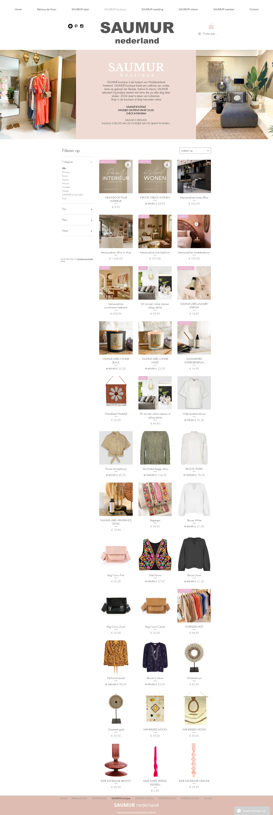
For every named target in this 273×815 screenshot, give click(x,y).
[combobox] (195, 150)
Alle (64, 168)
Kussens (65, 171)
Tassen (65, 175)
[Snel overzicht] (194, 176)
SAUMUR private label (72, 194)
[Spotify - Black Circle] (70, 26)
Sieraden (66, 186)
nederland (137, 40)
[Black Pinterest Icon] (76, 26)
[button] (211, 26)
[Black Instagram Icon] (81, 26)
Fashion (65, 179)
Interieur (65, 183)
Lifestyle (65, 190)
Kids (64, 198)
